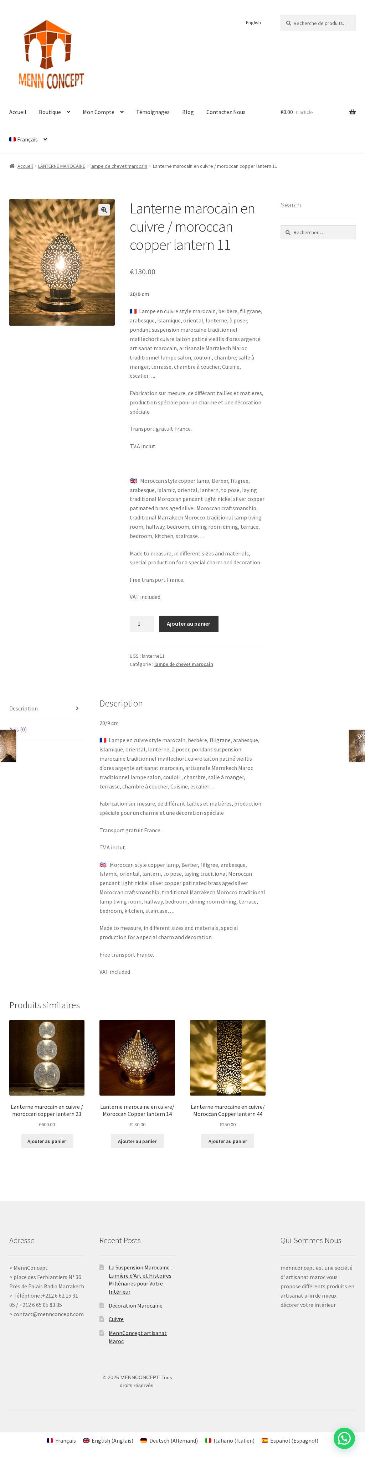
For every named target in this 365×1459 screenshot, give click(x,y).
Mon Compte (98, 111)
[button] (104, 210)
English (253, 22)
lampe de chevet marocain (119, 166)
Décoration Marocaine (136, 1305)
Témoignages (153, 111)
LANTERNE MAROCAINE (61, 166)
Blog (188, 111)
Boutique (50, 111)
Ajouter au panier (188, 623)
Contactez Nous (226, 111)
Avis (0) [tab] (18, 729)
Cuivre (116, 1319)
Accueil (17, 111)
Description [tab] (23, 708)
